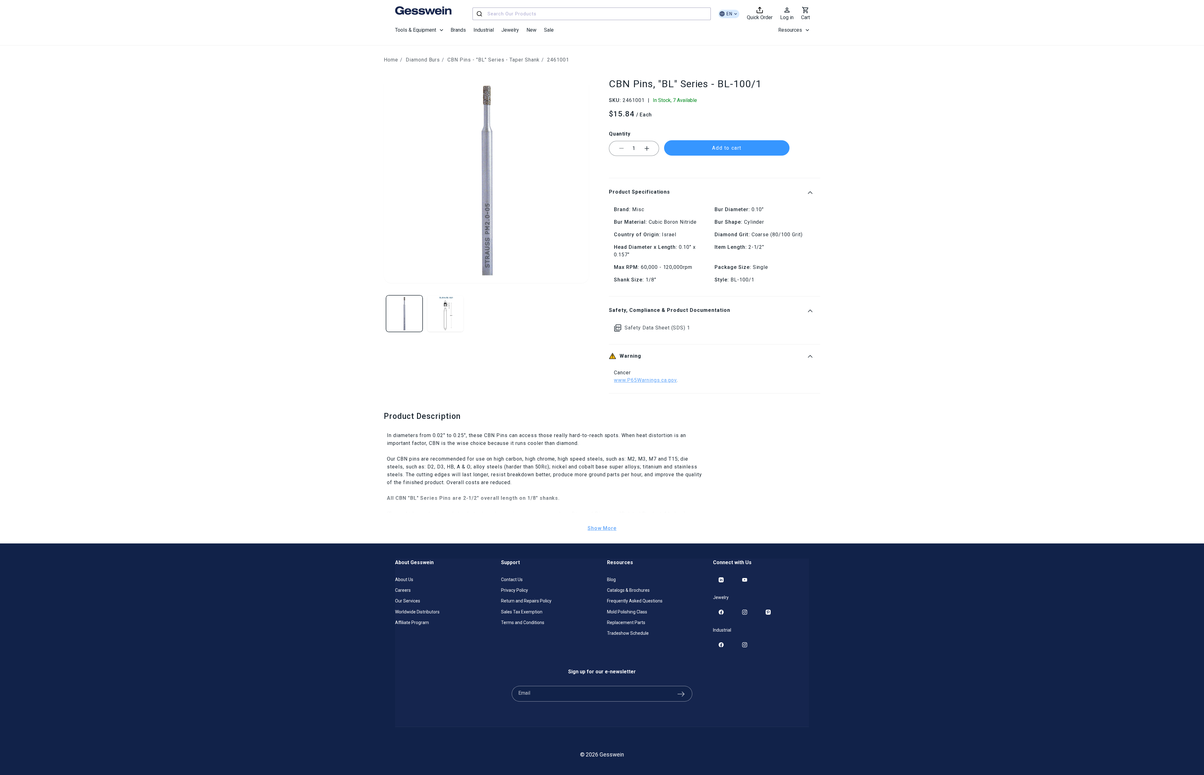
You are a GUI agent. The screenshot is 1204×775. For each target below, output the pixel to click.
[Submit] (480, 14)
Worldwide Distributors (417, 611)
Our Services (407, 600)
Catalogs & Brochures (628, 590)
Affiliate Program (412, 622)
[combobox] (592, 14)
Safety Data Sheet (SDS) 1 (657, 328)
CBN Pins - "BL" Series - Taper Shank (493, 60)
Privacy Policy (514, 590)
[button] (419, 30)
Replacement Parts (626, 622)
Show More (602, 528)
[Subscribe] (681, 694)
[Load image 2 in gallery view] (445, 314)
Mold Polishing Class (627, 611)
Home (391, 60)
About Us (404, 579)
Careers (403, 590)
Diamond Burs (423, 60)
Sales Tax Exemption (521, 611)
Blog (611, 579)
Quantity (619, 134)
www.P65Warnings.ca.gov (645, 380)
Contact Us (512, 579)
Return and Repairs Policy (526, 600)
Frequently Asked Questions (635, 600)
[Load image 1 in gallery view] (404, 314)
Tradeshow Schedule (628, 633)
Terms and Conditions (522, 622)
